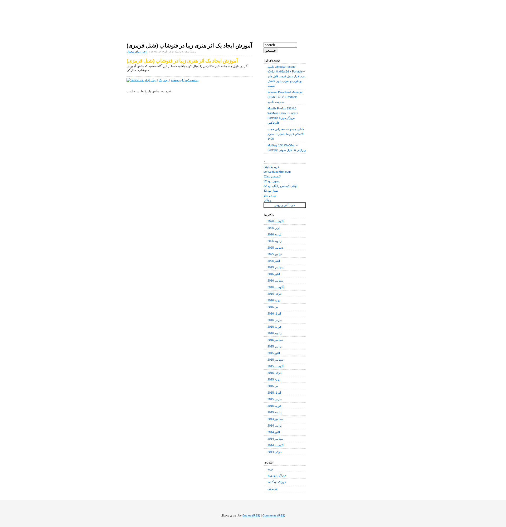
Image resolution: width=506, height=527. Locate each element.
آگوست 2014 (275, 445)
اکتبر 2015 (273, 353)
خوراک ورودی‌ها (276, 475)
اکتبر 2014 (273, 432)
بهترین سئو (270, 195)
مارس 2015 (274, 399)
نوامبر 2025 (274, 254)
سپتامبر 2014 (275, 438)
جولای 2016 (274, 293)
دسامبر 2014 (275, 418)
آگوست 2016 (275, 287)
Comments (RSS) (273, 515)
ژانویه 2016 (274, 333)
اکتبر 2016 (273, 273)
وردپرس (272, 488)
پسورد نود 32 (272, 181)
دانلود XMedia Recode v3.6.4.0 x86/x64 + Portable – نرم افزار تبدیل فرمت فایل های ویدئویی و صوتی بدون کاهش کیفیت (286, 76)
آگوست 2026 (275, 221)
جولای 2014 (274, 451)
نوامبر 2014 (274, 425)
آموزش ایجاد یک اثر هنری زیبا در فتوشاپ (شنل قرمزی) (189, 45)
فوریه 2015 (274, 405)
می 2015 (273, 386)
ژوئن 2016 (273, 300)
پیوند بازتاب (150, 80)
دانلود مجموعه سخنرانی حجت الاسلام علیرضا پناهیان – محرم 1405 (285, 134)
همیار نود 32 (271, 190)
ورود (270, 468)
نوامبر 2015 (274, 346)
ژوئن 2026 (273, 227)
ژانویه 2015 (274, 412)
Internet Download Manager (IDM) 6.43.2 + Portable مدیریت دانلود (285, 97)
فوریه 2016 (274, 326)
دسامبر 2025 (275, 247)
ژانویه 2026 (274, 241)
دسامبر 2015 (275, 339)
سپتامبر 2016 (275, 280)
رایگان (267, 200)
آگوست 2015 (275, 366)
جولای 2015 (274, 372)
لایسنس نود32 (272, 176)
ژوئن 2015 (273, 379)
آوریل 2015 (274, 392)
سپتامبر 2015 (275, 359)
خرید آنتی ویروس (284, 205)
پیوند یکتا (163, 80)
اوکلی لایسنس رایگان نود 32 (280, 185)
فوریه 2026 (274, 234)
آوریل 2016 (274, 313)
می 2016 (273, 306)
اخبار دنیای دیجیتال (158, 13)
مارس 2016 (274, 320)
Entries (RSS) (251, 515)
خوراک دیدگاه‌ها (276, 482)
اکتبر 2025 (273, 260)
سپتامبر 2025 (275, 267)
